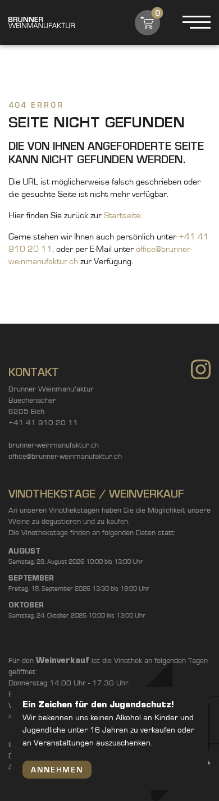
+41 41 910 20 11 (43, 423)
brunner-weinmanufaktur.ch (53, 445)
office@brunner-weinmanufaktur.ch (65, 457)
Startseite (122, 215)
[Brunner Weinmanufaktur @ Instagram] (201, 371)
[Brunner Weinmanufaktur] (41, 22)
